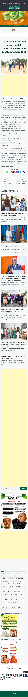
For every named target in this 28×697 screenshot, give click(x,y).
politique (14, 602)
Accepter (11, 8)
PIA (3, 602)
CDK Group (12, 576)
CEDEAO (19, 576)
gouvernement (17, 591)
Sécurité (19, 607)
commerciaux (10, 578)
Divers (14, 38)
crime (4, 583)
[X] (12, 172)
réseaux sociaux (6, 607)
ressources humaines (15, 604)
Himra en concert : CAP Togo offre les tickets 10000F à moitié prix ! (13, 357)
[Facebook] (10, 172)
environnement (19, 586)
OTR (16, 599)
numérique (5, 599)
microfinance (12, 597)
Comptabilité (5, 581)
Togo (4, 610)
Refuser (17, 8)
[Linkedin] (18, 172)
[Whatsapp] (7, 172)
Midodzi (9, 55)
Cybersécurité (11, 583)
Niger (19, 597)
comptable (13, 581)
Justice (16, 594)
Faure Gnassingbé (6, 589)
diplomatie (5, 586)
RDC (20, 602)
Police (8, 602)
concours (20, 581)
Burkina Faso (16, 573)
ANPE (10, 573)
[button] (27, 672)
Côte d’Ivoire (19, 583)
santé (13, 607)
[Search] (25, 35)
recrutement (5, 604)
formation (21, 589)
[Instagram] (15, 172)
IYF (11, 594)
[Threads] (24, 172)
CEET (4, 578)
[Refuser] (26, 5)
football (14, 589)
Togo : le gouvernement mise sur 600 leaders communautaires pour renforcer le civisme (13, 277)
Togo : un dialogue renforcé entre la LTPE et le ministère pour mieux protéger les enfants (13, 343)
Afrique (4, 573)
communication (19, 578)
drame (11, 586)
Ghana (9, 591)
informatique (5, 594)
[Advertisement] (14, 85)
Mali (22, 594)
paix (21, 599)
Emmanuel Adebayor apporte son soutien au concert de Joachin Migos (13, 214)
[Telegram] (21, 172)
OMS (11, 599)
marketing (5, 597)
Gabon (4, 591)
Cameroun (5, 576)
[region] (14, 12)
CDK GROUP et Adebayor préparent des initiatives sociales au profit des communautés (12, 311)
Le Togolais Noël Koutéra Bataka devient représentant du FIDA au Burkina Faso (12, 245)
